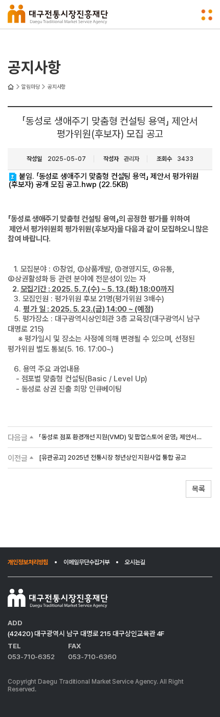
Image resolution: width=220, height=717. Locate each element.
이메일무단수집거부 (86, 562)
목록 (198, 489)
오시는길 (135, 562)
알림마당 (30, 87)
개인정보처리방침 (28, 562)
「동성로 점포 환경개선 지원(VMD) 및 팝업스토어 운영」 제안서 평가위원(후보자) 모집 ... (117, 437)
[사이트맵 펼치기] (207, 15)
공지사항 (57, 87)
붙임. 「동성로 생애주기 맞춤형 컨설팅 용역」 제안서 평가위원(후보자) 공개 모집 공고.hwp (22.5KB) (104, 180)
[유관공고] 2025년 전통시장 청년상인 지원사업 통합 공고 (112, 458)
